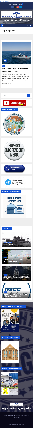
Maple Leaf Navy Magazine (16, 20)
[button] (28, 25)
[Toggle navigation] (15, 26)
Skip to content (4, 1)
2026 (5, 257)
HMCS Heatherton (11, 244)
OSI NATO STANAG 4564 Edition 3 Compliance (13, 261)
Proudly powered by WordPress (11, 415)
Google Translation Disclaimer (16, 424)
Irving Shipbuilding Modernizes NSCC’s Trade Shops (16, 295)
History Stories (7, 242)
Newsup (26, 415)
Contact (22, 421)
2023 (4, 66)
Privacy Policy (16, 421)
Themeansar (16, 417)
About (10, 421)
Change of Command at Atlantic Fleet (16, 278)
